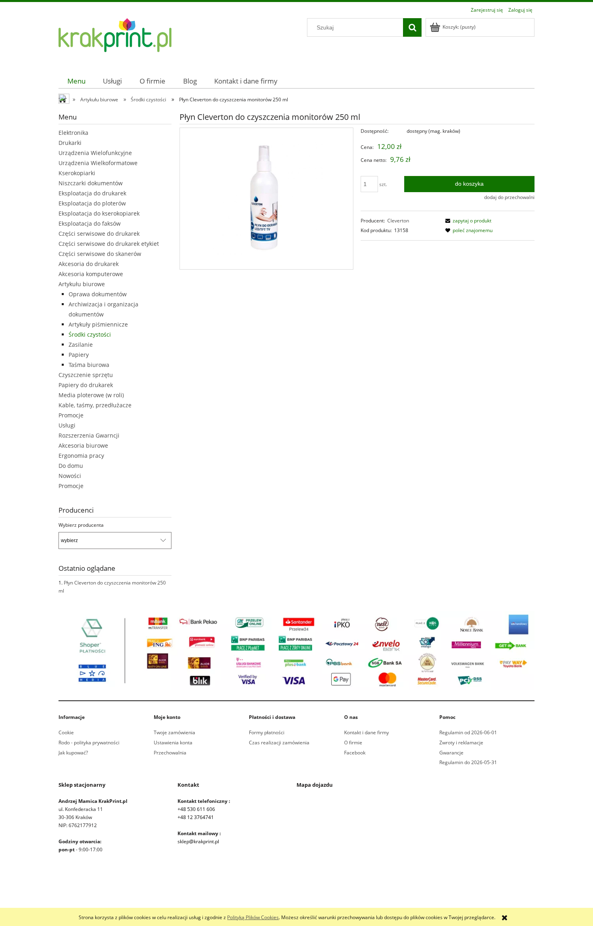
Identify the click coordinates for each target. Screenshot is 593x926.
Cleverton (398, 220)
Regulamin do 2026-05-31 (468, 762)
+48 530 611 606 (196, 809)
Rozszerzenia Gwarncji (88, 435)
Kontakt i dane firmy (366, 732)
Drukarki (69, 143)
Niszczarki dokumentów (90, 183)
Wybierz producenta (81, 525)
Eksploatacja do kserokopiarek (99, 213)
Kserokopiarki (76, 173)
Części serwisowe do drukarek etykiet (108, 243)
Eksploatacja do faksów (89, 223)
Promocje (71, 415)
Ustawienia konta (173, 742)
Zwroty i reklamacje (461, 742)
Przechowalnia (170, 752)
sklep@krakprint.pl (198, 841)
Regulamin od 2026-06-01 (468, 732)
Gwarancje (451, 752)
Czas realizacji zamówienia (279, 742)
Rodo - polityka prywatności (88, 742)
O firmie (353, 742)
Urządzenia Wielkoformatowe (98, 163)
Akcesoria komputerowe (90, 274)
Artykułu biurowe (81, 284)
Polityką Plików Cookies (253, 917)
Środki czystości (90, 334)
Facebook (354, 752)
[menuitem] (76, 81)
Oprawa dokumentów (98, 294)
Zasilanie (81, 344)
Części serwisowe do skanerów (99, 254)
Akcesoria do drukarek (88, 264)
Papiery (79, 354)
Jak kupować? (73, 752)
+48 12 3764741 (195, 817)
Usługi (66, 425)
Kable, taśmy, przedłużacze (95, 405)
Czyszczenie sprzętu (85, 375)
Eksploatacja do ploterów (92, 203)
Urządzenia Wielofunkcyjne (95, 153)
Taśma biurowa (89, 365)
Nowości (69, 476)
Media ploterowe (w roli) (91, 395)
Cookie (66, 732)
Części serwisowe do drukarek (99, 233)
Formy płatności (266, 732)
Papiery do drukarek (85, 385)
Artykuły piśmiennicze (98, 324)
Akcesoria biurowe (83, 445)
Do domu (70, 465)
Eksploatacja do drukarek (92, 193)
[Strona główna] (114, 39)
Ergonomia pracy (81, 455)
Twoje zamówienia (174, 732)
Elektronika (73, 132)
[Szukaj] (412, 27)
